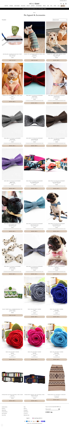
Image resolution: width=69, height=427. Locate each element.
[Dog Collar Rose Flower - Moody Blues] (33, 314)
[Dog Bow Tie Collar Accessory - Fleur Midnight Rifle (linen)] (33, 100)
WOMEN (11, 5)
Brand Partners (26, 411)
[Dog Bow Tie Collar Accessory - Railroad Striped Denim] (41, 100)
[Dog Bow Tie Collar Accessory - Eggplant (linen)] (32, 100)
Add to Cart (12, 60)
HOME (55, 5)
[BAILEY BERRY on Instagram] (46, 412)
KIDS (48, 5)
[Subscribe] (59, 409)
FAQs (24, 406)
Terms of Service (4, 413)
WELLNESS (23, 5)
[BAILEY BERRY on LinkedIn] (51, 412)
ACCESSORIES (39, 5)
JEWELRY (33, 5)
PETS (51, 5)
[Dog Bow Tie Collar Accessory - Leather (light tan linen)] (36, 100)
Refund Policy (4, 410)
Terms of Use (4, 415)
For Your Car (26, 413)
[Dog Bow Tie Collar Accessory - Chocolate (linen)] (31, 100)
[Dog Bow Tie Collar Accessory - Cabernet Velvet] (26, 100)
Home (34, 12)
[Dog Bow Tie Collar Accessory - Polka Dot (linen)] (40, 100)
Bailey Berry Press (26, 415)
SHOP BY (6, 5)
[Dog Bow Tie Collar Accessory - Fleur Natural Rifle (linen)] (35, 100)
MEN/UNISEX (17, 5)
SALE (59, 5)
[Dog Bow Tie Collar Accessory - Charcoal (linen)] (28, 100)
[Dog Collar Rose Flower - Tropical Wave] (59, 314)
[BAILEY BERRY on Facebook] (48, 412)
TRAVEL (44, 5)
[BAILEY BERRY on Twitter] (49, 412)
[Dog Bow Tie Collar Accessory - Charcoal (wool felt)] (30, 100)
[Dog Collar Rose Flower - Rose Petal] (35, 314)
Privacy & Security (4, 411)
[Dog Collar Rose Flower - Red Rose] (34, 314)
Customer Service (4, 406)
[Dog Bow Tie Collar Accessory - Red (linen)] (42, 100)
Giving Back (25, 410)
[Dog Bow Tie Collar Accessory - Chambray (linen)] (27, 100)
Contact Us (3, 408)
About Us (25, 408)
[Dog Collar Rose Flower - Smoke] (31, 314)
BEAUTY (28, 5)
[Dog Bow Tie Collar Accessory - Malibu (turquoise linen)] (37, 100)
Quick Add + (56, 60)
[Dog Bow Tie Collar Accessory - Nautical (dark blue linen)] (38, 100)
